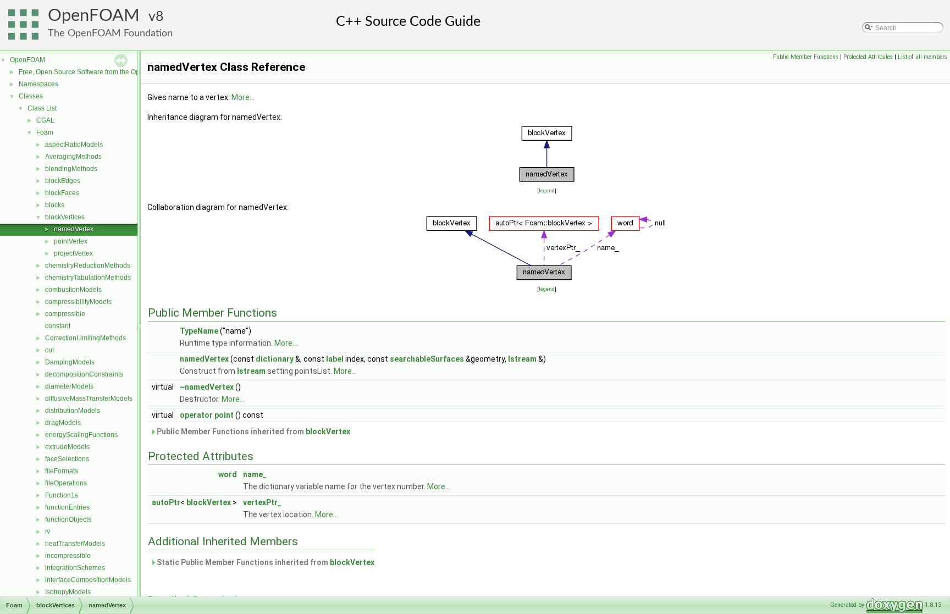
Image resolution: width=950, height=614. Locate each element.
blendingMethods (71, 169)
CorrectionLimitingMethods (85, 338)
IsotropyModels (68, 592)
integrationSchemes (75, 568)
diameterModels (69, 386)
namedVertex (73, 229)
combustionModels (73, 290)
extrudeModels (67, 447)
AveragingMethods (73, 157)
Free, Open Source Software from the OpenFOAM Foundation (110, 72)
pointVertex (70, 241)
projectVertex (73, 253)
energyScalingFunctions (81, 435)
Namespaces (38, 84)
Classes (31, 96)
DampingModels (70, 362)
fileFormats (61, 471)
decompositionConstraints (84, 374)
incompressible (68, 556)
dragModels (63, 423)
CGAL (45, 120)
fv (47, 531)
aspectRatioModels (74, 144)
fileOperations (66, 483)
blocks (54, 205)
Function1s (61, 495)
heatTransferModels (75, 543)
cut (49, 350)
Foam (44, 132)
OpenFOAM (94, 15)
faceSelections (67, 459)
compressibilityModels (78, 302)
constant (57, 326)
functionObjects (68, 519)
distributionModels (72, 410)
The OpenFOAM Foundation (110, 33)
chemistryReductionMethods (87, 265)
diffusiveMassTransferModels (88, 398)
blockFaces (62, 193)
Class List (42, 108)
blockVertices (65, 217)
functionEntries (67, 507)
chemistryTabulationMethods (88, 277)
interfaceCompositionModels (88, 580)
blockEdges (62, 181)
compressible (65, 314)
